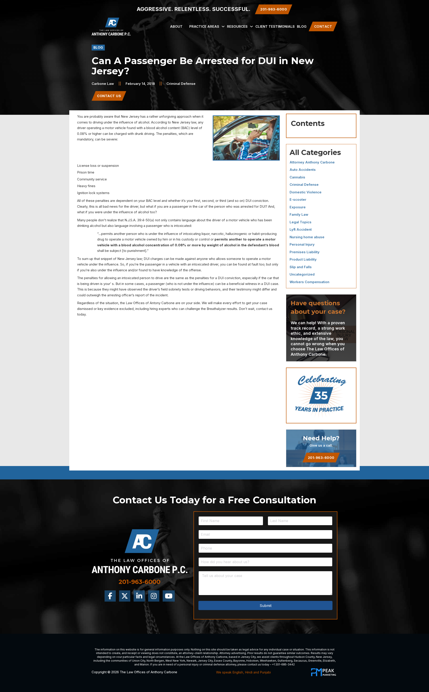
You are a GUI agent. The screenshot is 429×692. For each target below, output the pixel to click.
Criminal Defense (181, 84)
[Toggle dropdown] (223, 26)
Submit (265, 605)
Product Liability (303, 259)
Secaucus (300, 660)
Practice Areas (204, 26)
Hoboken (252, 660)
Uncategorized (302, 274)
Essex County (223, 660)
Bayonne (239, 660)
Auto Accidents (303, 169)
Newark (192, 660)
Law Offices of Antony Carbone (150, 303)
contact (262, 309)
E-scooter (298, 199)
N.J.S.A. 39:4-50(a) (139, 220)
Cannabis (297, 177)
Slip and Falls (301, 267)
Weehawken (268, 660)
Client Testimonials (275, 26)
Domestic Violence (306, 192)
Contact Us (109, 96)
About (176, 26)
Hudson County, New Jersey (313, 657)
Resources (237, 26)
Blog (302, 26)
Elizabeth (329, 660)
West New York (175, 660)
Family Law (299, 214)
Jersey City (248, 657)
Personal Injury (302, 244)
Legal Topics (300, 222)
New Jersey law (184, 122)
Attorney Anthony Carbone (312, 162)
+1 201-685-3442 (283, 664)
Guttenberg (285, 660)
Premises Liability (305, 252)
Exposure (298, 207)
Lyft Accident (301, 229)
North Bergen (155, 660)
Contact (323, 26)
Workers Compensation (309, 282)
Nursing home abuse (307, 237)
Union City (138, 660)
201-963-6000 (321, 458)
